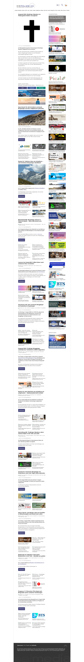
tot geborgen (39, 234)
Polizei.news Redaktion (27, 45)
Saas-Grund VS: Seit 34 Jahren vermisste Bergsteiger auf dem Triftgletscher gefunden (31, 107)
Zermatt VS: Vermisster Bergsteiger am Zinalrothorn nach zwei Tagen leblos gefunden (31, 472)
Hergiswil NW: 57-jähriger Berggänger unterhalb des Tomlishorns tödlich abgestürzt (31, 349)
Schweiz (16, 10)
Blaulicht (64, 10)
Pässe (46, 10)
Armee (59, 10)
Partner (67, 10)
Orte (28, 10)
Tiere (61, 10)
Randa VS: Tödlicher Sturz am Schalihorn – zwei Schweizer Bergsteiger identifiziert (30, 162)
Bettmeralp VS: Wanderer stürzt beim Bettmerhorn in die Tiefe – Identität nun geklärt (31, 555)
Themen (34, 10)
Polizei (49, 10)
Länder (31, 10)
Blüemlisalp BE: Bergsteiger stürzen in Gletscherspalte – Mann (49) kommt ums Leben (30, 221)
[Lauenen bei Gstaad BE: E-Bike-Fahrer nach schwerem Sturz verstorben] (31, 266)
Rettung (56, 10)
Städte (26, 10)
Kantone (23, 10)
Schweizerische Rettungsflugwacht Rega (27, 357)
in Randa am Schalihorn (39, 188)
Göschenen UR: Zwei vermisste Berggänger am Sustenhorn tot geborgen (30, 305)
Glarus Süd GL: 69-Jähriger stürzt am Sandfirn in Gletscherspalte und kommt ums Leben (31, 513)
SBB (44, 10)
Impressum (20, 645)
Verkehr (41, 10)
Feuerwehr (52, 10)
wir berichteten (40, 271)
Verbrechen (38, 10)
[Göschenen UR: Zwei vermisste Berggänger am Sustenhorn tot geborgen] (31, 308)
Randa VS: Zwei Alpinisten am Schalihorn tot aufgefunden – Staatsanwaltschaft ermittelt (31, 392)
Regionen (19, 10)
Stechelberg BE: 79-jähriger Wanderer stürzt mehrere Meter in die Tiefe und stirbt (31, 433)
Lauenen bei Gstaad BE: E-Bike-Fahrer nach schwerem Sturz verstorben (31, 263)
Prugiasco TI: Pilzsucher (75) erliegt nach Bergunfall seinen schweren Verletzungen (30, 592)
